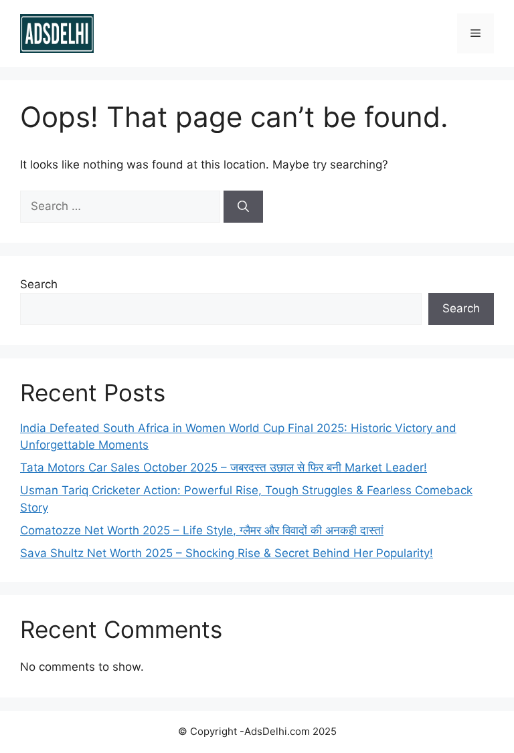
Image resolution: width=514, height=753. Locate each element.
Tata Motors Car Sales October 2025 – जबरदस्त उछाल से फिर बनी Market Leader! (223, 467)
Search (39, 284)
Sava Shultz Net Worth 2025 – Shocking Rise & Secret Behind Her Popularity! (226, 553)
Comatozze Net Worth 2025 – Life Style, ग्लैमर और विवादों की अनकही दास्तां (201, 530)
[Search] (243, 207)
